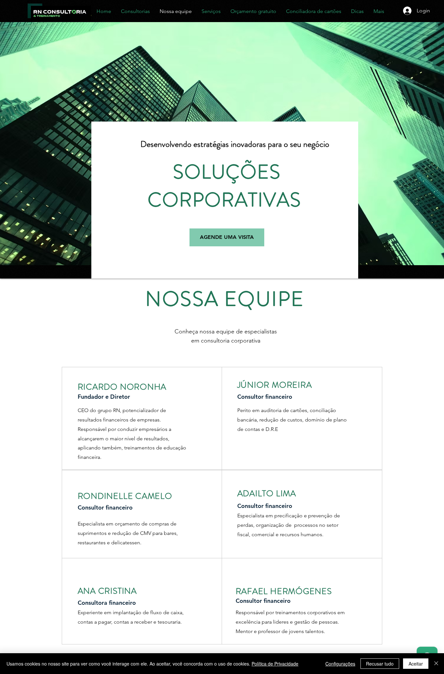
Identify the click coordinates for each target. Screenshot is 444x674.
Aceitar (416, 663)
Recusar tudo (380, 663)
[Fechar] (436, 663)
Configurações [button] (340, 663)
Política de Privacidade (275, 663)
